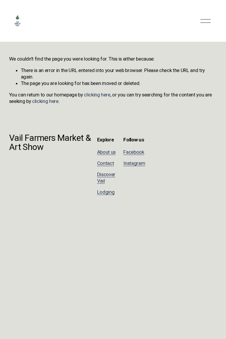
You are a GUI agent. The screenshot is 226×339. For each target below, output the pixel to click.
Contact (105, 163)
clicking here (97, 95)
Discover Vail (106, 177)
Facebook (133, 152)
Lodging (106, 192)
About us (106, 152)
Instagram (134, 163)
